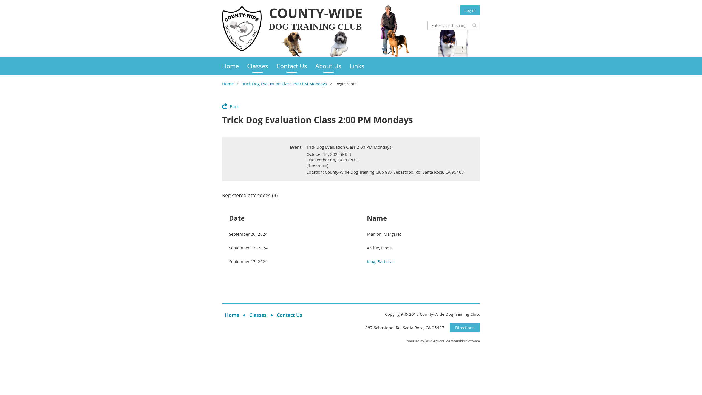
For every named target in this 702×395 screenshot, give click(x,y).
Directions (464, 327)
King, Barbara (379, 261)
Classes (258, 315)
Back (234, 106)
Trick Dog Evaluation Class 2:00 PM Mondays (284, 83)
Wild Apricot (434, 341)
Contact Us (289, 315)
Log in (470, 10)
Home (228, 83)
